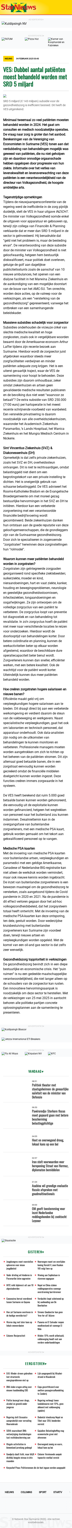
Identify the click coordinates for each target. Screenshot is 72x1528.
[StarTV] (59, 7)
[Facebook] (9, 1505)
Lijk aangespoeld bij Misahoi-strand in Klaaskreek (50, 1375)
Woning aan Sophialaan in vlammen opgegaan (49, 1276)
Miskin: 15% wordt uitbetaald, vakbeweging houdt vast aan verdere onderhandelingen (51, 1339)
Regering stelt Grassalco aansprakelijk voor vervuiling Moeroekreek (18, 1420)
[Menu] (65, 7)
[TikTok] (49, 1505)
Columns (26, 1492)
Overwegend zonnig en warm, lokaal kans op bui (50, 1445)
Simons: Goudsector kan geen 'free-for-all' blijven (50, 1313)
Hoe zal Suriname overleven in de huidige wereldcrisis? (19, 1313)
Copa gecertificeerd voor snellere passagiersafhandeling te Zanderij (51, 1390)
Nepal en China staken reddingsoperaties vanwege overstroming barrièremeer (49, 1288)
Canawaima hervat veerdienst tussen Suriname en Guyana (19, 1300)
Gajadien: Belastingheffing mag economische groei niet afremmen (51, 1434)
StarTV (57, 1492)
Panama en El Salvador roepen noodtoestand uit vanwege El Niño (51, 1325)
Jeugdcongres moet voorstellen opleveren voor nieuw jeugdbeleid (19, 1265)
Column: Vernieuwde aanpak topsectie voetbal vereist (50, 1455)
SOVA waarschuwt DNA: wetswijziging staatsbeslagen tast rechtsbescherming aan (18, 1434)
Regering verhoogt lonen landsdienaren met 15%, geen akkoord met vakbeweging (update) (50, 1405)
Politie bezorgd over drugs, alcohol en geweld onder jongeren (17, 1404)
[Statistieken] (70, 1525)
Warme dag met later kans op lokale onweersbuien (19, 1323)
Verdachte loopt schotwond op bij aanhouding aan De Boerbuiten (51, 1302)
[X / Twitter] (36, 1505)
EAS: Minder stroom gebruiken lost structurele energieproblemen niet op (19, 1377)
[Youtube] (22, 1505)
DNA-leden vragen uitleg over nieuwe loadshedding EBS (19, 1388)
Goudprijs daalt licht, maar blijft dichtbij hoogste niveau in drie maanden (20, 1457)
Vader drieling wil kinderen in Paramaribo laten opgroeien (19, 1276)
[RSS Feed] (63, 1505)
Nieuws (9, 1492)
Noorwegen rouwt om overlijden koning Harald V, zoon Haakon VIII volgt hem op (51, 1265)
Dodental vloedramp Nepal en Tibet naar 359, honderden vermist (50, 1420)
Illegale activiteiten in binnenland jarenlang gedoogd (19, 1445)
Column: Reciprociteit (15, 1335)
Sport (42, 1492)
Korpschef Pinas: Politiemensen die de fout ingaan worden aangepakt (35, 1467)
